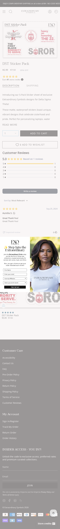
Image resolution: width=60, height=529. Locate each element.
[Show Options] (25, 278)
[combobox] (14, 278)
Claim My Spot (15, 287)
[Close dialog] (58, 238)
